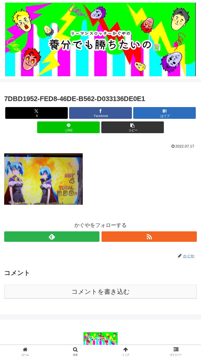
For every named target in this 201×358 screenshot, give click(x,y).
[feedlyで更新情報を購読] (51, 236)
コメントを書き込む (100, 291)
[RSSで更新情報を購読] (149, 236)
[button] (132, 127)
